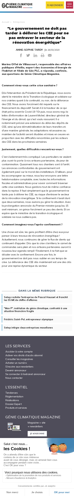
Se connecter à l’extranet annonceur (25, 374)
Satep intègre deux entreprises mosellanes (28, 327)
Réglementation (14, 396)
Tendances (11, 392)
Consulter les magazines (19, 359)
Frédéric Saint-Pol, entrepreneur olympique (28, 319)
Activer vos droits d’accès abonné (24, 355)
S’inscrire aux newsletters (19, 366)
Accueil (5, 22)
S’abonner (55, 5)
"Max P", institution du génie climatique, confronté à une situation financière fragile (35, 310)
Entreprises (19, 22)
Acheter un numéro (16, 362)
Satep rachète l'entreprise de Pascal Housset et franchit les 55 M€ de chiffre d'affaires (36, 298)
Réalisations (12, 400)
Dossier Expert (13, 404)
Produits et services (16, 407)
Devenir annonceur (15, 370)
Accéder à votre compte (19, 351)
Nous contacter (13, 377)
